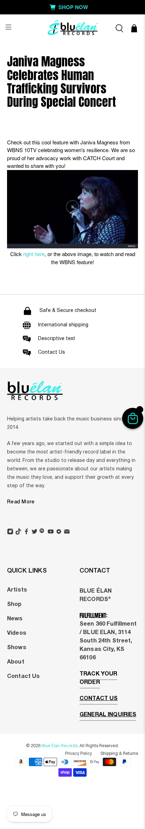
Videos (16, 633)
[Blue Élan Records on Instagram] (10, 532)
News (15, 618)
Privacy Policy (78, 754)
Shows (16, 647)
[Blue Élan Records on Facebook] (26, 532)
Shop (14, 604)
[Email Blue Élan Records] (67, 532)
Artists (17, 590)
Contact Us (23, 676)
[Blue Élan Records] (72, 28)
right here (34, 253)
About (15, 662)
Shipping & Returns (119, 754)
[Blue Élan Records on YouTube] (51, 532)
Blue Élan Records (59, 746)
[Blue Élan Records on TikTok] (18, 532)
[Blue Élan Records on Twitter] (34, 532)
